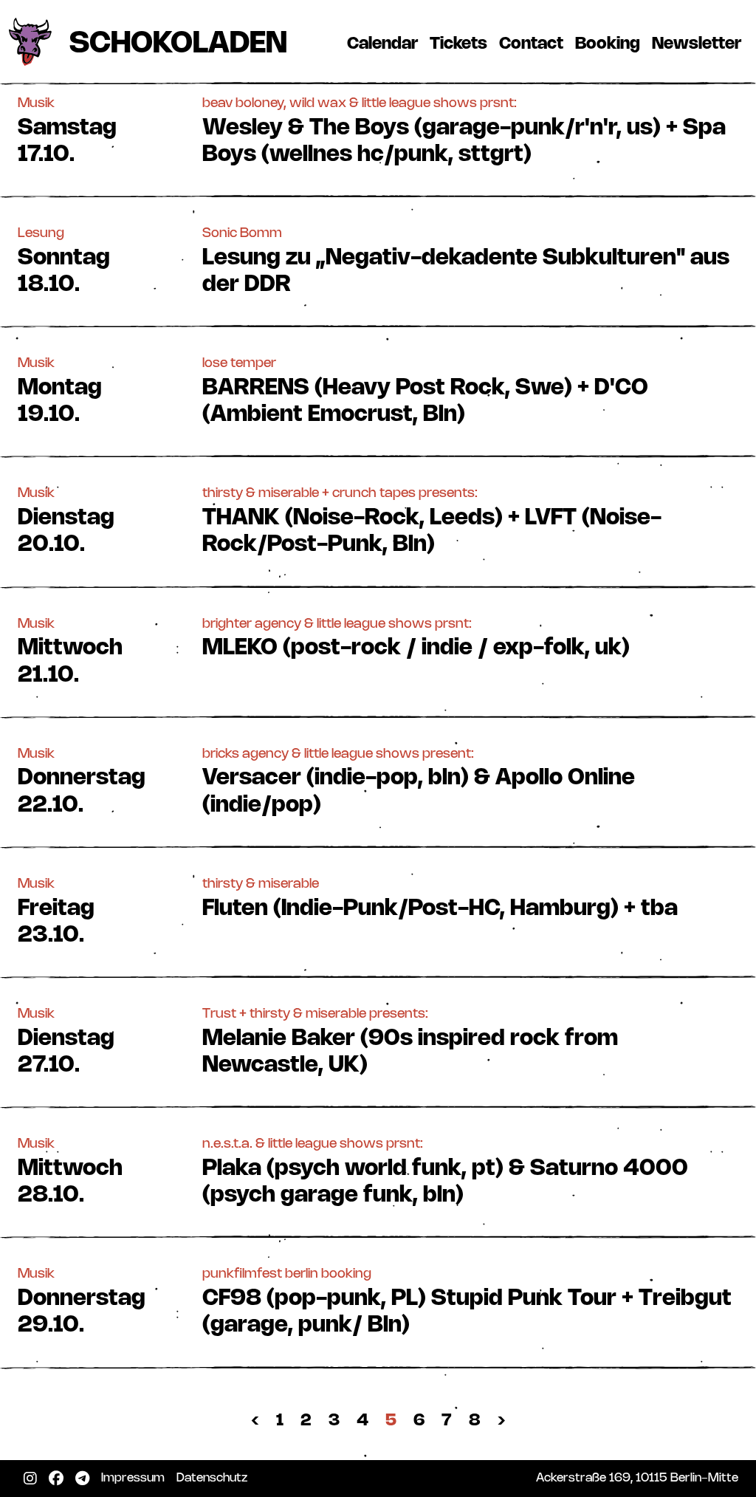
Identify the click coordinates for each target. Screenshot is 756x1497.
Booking (610, 43)
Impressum (136, 1478)
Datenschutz (214, 1478)
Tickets (461, 43)
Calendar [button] (382, 44)
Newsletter (699, 43)
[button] (378, 129)
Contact (534, 43)
